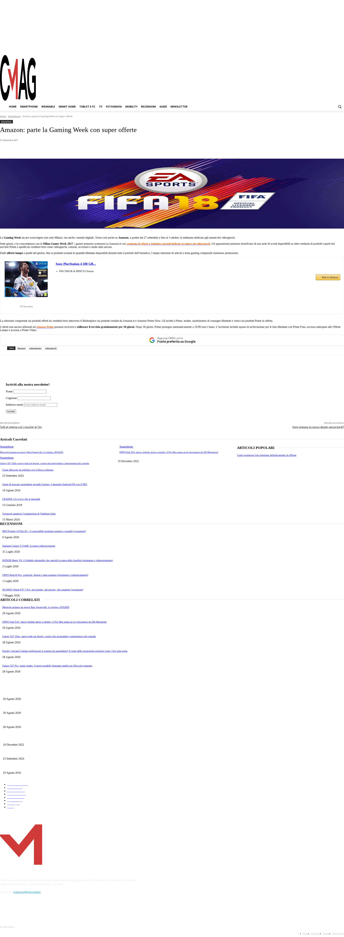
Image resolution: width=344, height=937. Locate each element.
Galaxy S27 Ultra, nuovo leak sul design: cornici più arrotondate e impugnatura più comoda (44, 463)
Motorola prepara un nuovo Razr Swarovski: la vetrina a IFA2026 (31, 452)
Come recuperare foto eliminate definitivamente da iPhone (266, 455)
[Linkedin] (62, 149)
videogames (35, 348)
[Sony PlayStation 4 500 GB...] (26, 279)
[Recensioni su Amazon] (26, 302)
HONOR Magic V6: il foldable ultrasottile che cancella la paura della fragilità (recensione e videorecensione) (57, 560)
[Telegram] (335, 48)
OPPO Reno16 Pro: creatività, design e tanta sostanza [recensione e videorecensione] (45, 575)
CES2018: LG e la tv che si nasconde (21, 499)
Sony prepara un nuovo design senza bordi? (318, 427)
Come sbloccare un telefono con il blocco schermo (27, 470)
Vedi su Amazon (330, 277)
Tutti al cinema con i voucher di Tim (21, 427)
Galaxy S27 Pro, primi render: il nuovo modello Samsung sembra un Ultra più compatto (47, 665)
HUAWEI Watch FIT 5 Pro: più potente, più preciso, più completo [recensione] (42, 589)
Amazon (22, 348)
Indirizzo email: (15, 404)
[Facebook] (322, 48)
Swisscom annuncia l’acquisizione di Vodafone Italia (29, 513)
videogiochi (51, 348)
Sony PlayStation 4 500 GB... (76, 264)
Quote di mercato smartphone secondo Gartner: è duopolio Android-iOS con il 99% (44, 484)
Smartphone (14, 116)
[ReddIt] (75, 149)
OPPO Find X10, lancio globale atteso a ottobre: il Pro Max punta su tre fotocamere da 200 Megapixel (169, 452)
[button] (339, 106)
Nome (9, 391)
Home (3, 116)
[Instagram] (328, 48)
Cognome (11, 398)
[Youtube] (341, 48)
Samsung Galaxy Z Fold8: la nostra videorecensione (28, 546)
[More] (101, 149)
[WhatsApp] (36, 149)
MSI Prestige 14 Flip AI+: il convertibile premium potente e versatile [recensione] (44, 531)
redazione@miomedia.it (27, 892)
